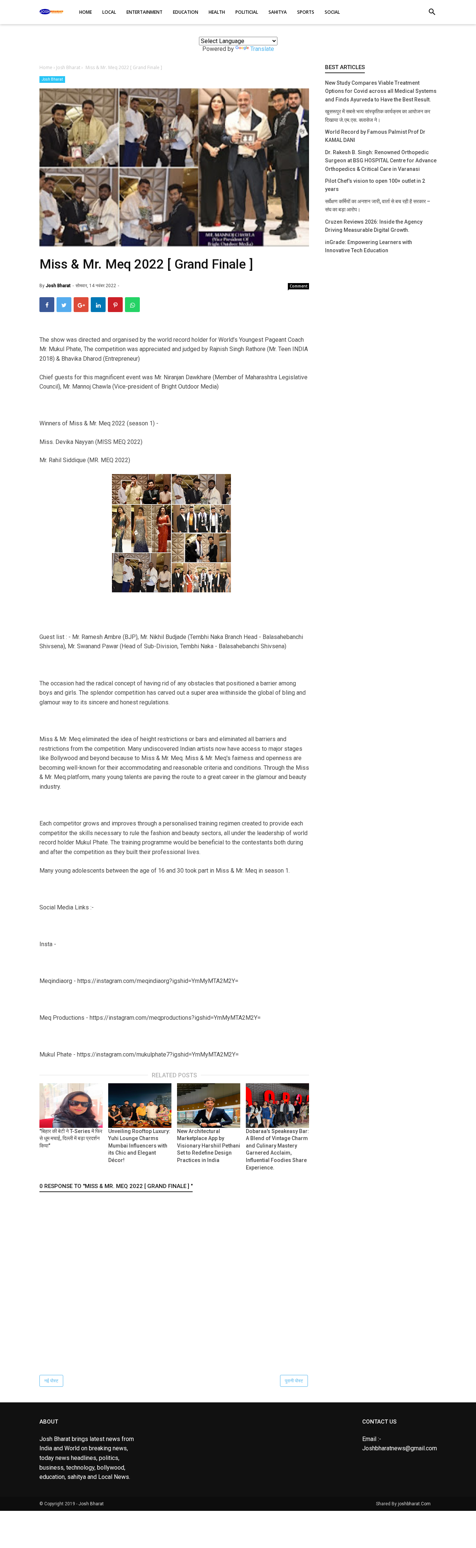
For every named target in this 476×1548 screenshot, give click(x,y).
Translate (262, 48)
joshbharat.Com (414, 1503)
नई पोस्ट (51, 1380)
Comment (299, 286)
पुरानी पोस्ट (294, 1380)
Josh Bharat (52, 79)
